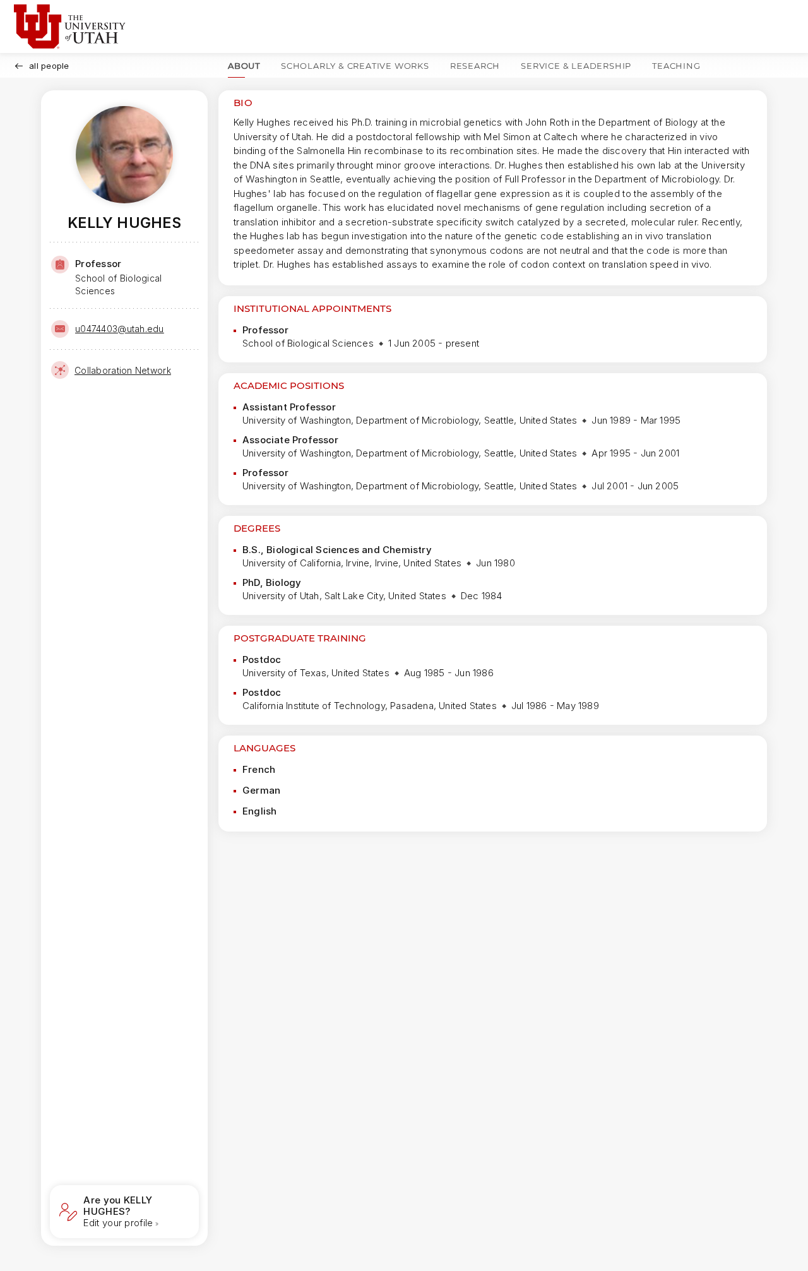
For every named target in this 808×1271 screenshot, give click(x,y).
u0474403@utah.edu (119, 328)
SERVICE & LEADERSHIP (576, 66)
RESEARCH (475, 66)
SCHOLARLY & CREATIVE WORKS (355, 66)
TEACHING (676, 66)
